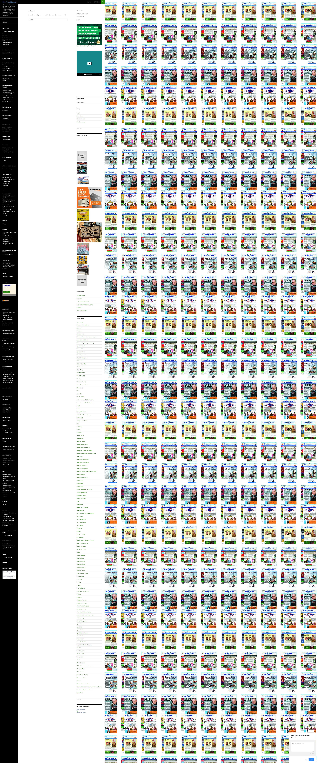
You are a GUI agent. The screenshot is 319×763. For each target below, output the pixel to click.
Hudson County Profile (7, 95)
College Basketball (81, 364)
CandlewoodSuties (6, 177)
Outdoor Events (81, 570)
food (78, 423)
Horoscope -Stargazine (82, 459)
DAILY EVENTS (81, 376)
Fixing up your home (82, 420)
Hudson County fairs (82, 465)
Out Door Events (81, 567)
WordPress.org (81, 122)
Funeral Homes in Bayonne (8, 52)
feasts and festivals (81, 411)
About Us (89, 1)
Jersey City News (81, 498)
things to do (80, 657)
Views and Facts (81, 668)
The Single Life (80, 654)
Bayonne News (80, 334)
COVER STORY (81, 373)
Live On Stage (80, 510)
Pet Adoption (80, 576)
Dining (78, 390)
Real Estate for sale (81, 600)
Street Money (80, 639)
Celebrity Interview (82, 355)
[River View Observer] (77, 711)
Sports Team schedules (82, 633)
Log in (78, 113)
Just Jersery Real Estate (7, 254)
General (79, 429)
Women (79, 680)
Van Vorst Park (5, 44)
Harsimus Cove (5, 35)
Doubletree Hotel (6, 181)
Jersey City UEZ (5, 118)
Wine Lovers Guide (81, 677)
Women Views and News (83, 683)
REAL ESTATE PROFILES (83, 606)
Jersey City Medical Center (8, 152)
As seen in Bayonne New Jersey (85, 304)
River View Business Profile (84, 612)
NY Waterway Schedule (7, 99)
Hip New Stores (81, 441)
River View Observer (9, 2)
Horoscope (79, 456)
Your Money (80, 692)
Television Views (81, 651)
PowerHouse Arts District (8, 42)
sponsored (79, 627)
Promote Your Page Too (81, 712)
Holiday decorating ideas (83, 447)
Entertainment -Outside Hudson (85, 402)
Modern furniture (6, 139)
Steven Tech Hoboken (7, 70)
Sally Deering (80, 618)
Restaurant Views (81, 609)
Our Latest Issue (81, 564)
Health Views (80, 435)
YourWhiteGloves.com (7, 101)
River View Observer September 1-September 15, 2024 (8, 206)
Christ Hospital (5, 150)
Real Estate (79, 597)
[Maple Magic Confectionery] (83, 248)
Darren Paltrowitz (81, 381)
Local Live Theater (81, 522)
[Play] (79, 74)
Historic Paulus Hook (7, 37)
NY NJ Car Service (6, 263)
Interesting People (81, 495)
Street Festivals (81, 636)
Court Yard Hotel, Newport (8, 179)
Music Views (80, 537)
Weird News (5, 213)
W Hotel (4, 160)
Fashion (79, 408)
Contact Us (97, 1)
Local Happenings (81, 519)
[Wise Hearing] (83, 269)
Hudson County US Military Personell (86, 471)
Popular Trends (81, 588)
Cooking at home (81, 367)
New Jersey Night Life (82, 543)
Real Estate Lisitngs (82, 603)
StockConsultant (7, 285)
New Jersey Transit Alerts (7, 276)
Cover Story (80, 370)
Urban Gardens (81, 663)
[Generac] (89, 197)
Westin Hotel (5, 185)
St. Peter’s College (6, 68)
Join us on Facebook (82, 310)
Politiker (4, 223)
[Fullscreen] (100, 74)
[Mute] (97, 74)
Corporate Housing (6, 90)
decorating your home (82, 384)
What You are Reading (82, 674)
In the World (80, 486)
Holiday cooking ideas (82, 444)
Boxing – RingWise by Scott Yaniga (85, 343)
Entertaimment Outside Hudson (85, 399)
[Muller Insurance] (82, 259)
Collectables (80, 361)
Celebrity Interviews (82, 358)
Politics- (79, 582)
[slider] (88, 74)
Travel (78, 660)
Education (79, 393)
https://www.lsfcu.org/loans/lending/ (86, 46)
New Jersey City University (8, 66)
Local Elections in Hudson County (85, 513)
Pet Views (79, 579)
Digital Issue (80, 387)
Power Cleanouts (6, 131)
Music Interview (81, 534)
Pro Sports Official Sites (83, 591)
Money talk (79, 528)
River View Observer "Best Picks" (85, 615)
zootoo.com (5, 110)
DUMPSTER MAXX (6, 129)
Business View (80, 349)
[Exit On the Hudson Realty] (82, 167)
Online (78, 552)
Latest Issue (80, 504)
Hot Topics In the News (83, 462)
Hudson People (81, 474)
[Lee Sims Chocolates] (89, 232)
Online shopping (81, 555)
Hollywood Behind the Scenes (84, 450)
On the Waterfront (81, 549)
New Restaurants (81, 546)
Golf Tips (79, 432)
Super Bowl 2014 (81, 642)
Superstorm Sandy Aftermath (84, 645)
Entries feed (80, 116)
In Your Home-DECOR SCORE (84, 489)
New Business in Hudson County (85, 540)
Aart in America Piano (7, 127)
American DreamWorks (83, 325)
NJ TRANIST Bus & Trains (7, 97)
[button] (89, 63)
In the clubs (80, 480)
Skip (306, 759)
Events (78, 405)
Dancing (79, 379)
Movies (78, 531)
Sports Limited (80, 630)
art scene (79, 328)
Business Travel (81, 346)
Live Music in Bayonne (82, 507)
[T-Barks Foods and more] (83, 215)
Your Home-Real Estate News (84, 689)
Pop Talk (79, 585)
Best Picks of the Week (82, 340)
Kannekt (4, 197)
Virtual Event (80, 671)
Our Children (80, 558)
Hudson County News (82, 468)
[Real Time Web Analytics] (5, 300)
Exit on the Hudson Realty (8, 237)
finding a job (80, 417)
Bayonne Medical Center (7, 148)
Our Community (81, 561)
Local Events (80, 516)
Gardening (79, 426)
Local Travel (80, 525)
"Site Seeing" (80, 322)
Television (79, 648)
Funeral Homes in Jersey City (8, 195)
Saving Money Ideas (82, 621)
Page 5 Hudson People (82, 573)
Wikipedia (4, 215)
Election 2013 (80, 396)
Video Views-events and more (84, 666)
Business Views (81, 352)
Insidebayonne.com (82, 492)
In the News (80, 483)
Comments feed (81, 119)
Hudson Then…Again (82, 477)
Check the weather (6, 193)
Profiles (79, 594)
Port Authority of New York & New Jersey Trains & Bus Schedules (8, 201)
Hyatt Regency (5, 183)
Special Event (80, 624)
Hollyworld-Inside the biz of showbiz (86, 453)
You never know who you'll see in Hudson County (89, 686)
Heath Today (80, 438)
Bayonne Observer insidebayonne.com (87, 337)
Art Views (79, 331)
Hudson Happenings (83, 301)
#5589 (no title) (81, 295)
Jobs (78, 501)
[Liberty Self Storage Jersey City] (83, 180)
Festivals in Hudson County (84, 414)
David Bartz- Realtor (6, 235)
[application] (89, 63)
